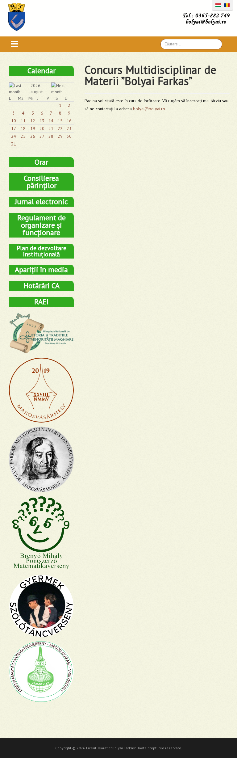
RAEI (41, 301)
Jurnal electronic (41, 201)
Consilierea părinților (41, 181)
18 (23, 128)
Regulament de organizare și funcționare (41, 225)
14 (50, 121)
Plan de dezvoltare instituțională (41, 251)
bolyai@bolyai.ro (149, 109)
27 (42, 136)
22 (60, 128)
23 (69, 128)
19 (32, 128)
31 (13, 144)
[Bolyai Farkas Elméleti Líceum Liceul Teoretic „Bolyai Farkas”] (19, 17)
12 (32, 121)
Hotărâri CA (41, 285)
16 (69, 121)
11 (23, 121)
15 (60, 121)
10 (13, 121)
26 (32, 136)
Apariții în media (41, 269)
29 (60, 136)
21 (50, 128)
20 (42, 128)
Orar (41, 162)
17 (13, 128)
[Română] (227, 4)
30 (69, 136)
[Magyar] (218, 4)
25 (23, 136)
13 (42, 121)
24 (13, 136)
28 (50, 136)
